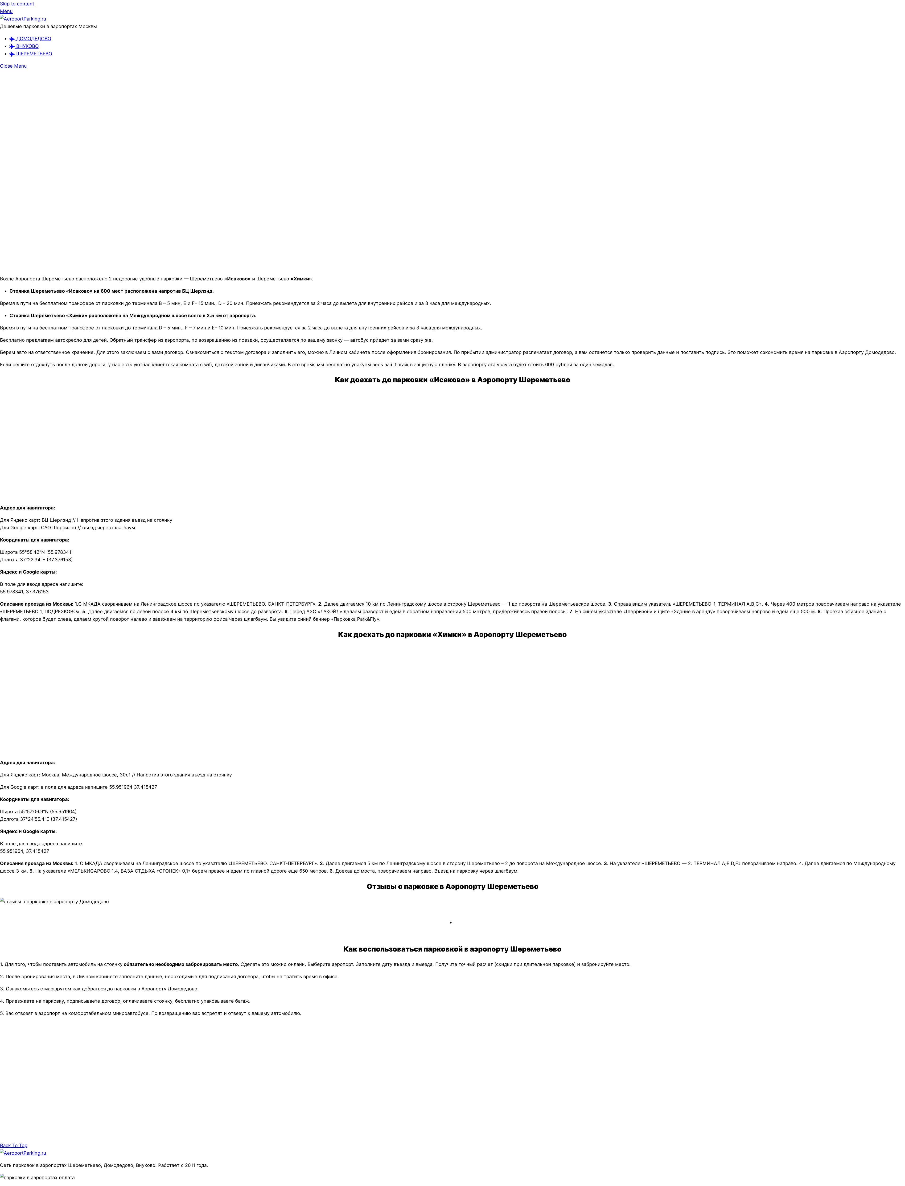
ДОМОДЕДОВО (33, 38)
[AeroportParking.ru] (23, 19)
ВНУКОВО (27, 46)
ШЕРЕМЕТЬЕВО (33, 54)
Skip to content (17, 4)
